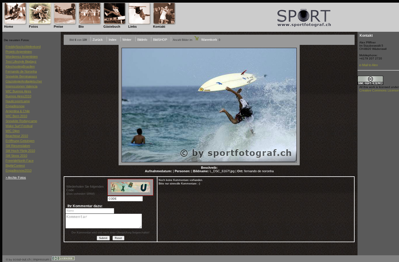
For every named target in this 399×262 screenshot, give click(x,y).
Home (8, 26)
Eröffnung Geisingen (20, 141)
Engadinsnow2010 (19, 170)
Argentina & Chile (18, 111)
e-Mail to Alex (368, 65)
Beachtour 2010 (17, 136)
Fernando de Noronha (21, 71)
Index (113, 39)
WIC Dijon (13, 131)
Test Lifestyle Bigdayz (21, 61)
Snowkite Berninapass (21, 76)
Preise (58, 26)
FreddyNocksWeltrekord (23, 46)
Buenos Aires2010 (18, 96)
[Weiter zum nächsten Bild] (209, 164)
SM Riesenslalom (18, 145)
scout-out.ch (22, 259)
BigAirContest (15, 165)
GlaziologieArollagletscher (24, 81)
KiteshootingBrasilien (20, 66)
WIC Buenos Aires (18, 91)
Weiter (126, 39)
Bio (81, 26)
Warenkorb (208, 39)
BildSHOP (160, 39)
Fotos (33, 26)
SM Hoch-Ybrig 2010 (20, 150)
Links (132, 26)
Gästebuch (111, 26)
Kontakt (159, 26)
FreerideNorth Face (20, 160)
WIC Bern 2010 (16, 116)
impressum (41, 259)
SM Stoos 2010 (16, 155)
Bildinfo (142, 39)
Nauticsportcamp (18, 101)
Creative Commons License (379, 90)
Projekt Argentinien (19, 51)
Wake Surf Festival (19, 126)
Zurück (98, 39)
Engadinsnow (15, 106)
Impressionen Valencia (21, 86)
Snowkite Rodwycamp (21, 121)
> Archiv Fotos (16, 177)
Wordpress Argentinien (22, 56)
